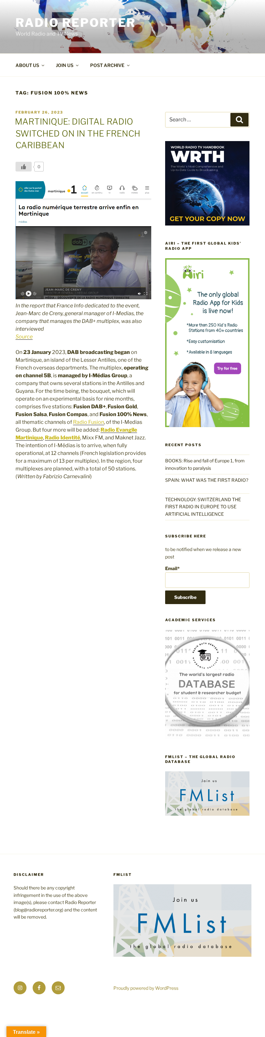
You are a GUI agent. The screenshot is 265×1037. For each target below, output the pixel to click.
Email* (172, 568)
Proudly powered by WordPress (145, 988)
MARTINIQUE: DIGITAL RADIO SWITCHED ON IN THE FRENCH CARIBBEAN (77, 133)
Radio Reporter (76, 23)
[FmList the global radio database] (207, 814)
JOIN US (64, 65)
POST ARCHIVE (107, 65)
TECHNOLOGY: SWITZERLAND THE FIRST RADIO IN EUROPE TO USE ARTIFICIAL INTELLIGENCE (203, 507)
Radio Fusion (88, 422)
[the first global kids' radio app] (207, 425)
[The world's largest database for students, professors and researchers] (207, 737)
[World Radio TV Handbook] (207, 223)
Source (24, 337)
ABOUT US (27, 65)
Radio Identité (62, 438)
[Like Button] (24, 166)
